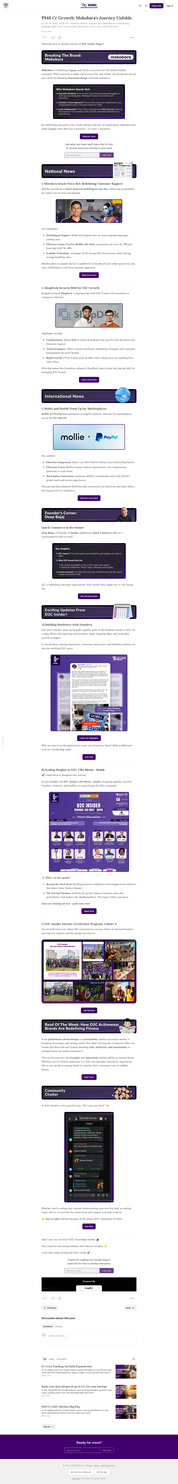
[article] (89, 1373)
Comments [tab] (47, 1326)
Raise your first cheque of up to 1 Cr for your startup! (74, 1386)
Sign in (170, 5)
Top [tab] (44, 1359)
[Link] (38, 184)
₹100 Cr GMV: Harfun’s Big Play (61, 1406)
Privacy (89, 1465)
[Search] (140, 5)
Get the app (102, 1472)
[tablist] (53, 1326)
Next (128, 1307)
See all (47, 1426)
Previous (51, 1307)
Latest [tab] (51, 1359)
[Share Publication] (146, 5)
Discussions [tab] (61, 1359)
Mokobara (47, 70)
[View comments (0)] (53, 37)
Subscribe (156, 5)
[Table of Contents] (3, 742)
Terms (96, 1465)
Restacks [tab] (59, 1326)
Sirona (74, 533)
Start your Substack (82, 1472)
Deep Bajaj (48, 533)
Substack (76, 1478)
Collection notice (108, 1465)
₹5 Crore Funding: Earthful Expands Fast (67, 1366)
